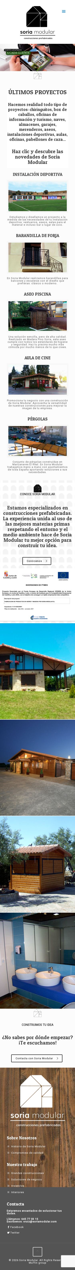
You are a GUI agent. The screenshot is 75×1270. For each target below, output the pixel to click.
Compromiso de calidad (27, 1152)
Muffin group (37, 1262)
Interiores (17, 1192)
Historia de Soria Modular (28, 1146)
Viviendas (17, 1185)
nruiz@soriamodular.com (40, 1221)
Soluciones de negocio (26, 1179)
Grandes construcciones (27, 1173)
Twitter (15, 1232)
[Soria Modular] (37, 23)
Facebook (17, 1227)
